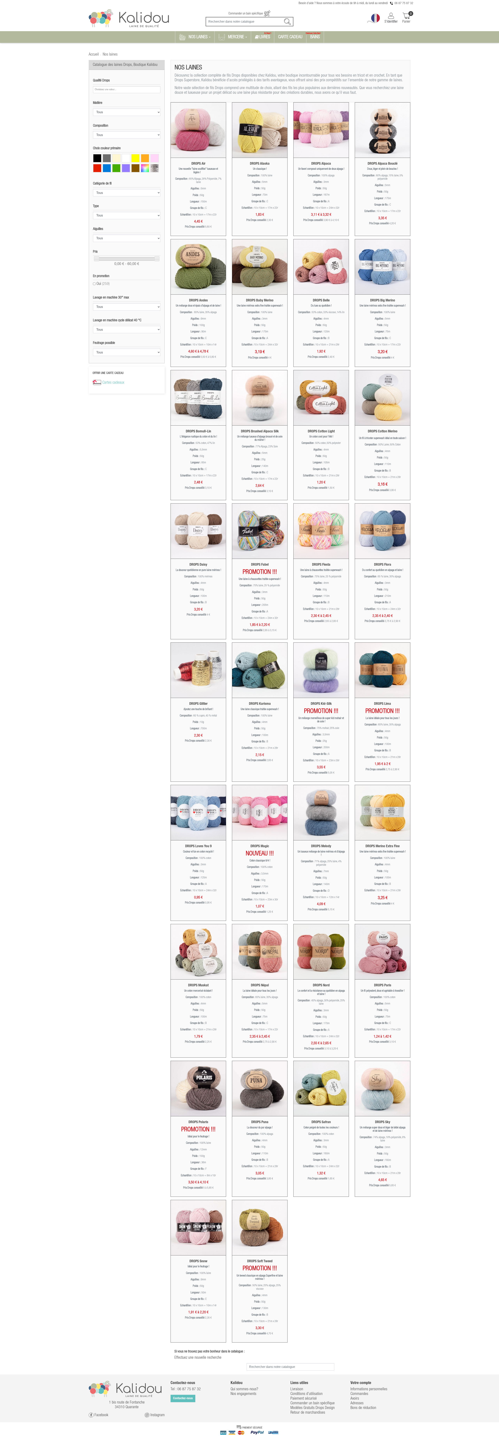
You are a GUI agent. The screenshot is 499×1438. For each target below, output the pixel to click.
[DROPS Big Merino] (382, 266)
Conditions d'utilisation (306, 1394)
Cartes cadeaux (113, 382)
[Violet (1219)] (126, 168)
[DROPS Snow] (198, 1227)
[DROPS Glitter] (198, 670)
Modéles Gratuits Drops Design (312, 1408)
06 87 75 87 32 (404, 3)
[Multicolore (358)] (145, 168)
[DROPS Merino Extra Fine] (382, 812)
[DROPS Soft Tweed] (259, 1227)
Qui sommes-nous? (244, 1389)
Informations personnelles (368, 1389)
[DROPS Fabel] (259, 531)
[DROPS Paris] (382, 951)
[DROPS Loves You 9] (198, 812)
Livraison (296, 1389)
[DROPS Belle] (321, 266)
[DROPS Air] (198, 130)
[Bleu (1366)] (107, 168)
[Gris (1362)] (107, 158)
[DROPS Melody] (321, 812)
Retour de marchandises (307, 1412)
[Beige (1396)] (116, 158)
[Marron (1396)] (135, 168)
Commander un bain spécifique (246, 13)
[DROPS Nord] (321, 951)
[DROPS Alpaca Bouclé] (382, 130)
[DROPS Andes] (198, 266)
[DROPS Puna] (259, 1088)
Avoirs (354, 1398)
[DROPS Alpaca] (321, 130)
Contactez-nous (183, 1398)
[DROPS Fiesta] (321, 531)
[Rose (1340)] (154, 158)
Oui (103, 284)
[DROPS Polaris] (198, 1088)
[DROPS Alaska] (259, 130)
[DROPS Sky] (382, 1088)
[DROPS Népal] (259, 951)
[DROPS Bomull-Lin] (198, 397)
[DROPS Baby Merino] (259, 266)
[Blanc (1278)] (126, 158)
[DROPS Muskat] (198, 951)
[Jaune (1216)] (135, 158)
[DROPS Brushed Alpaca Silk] (259, 397)
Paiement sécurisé (303, 1398)
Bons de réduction (363, 1408)
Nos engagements (243, 1394)
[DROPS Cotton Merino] (382, 397)
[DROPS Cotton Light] (321, 397)
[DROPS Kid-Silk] (321, 670)
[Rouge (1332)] (97, 168)
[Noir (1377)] (97, 158)
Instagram (157, 1415)
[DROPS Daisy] (198, 531)
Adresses (357, 1403)
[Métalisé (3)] (154, 168)
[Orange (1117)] (145, 158)
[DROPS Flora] (382, 531)
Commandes (359, 1394)
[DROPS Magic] (259, 812)
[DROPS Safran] (321, 1088)
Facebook (101, 1415)
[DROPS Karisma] (259, 670)
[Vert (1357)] (116, 168)
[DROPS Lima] (382, 670)
